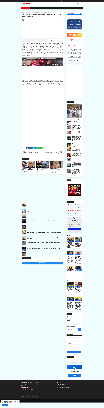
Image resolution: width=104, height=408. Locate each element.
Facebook (30, 148)
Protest (75, 1)
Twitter (35, 148)
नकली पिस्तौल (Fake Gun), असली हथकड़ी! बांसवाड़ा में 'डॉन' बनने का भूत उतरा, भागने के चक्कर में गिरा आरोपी (76, 138)
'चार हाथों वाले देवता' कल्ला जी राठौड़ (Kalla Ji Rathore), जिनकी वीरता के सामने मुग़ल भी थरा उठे (76, 149)
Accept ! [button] (4, 404)
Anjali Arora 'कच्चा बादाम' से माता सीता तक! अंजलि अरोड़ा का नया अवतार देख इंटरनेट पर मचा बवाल (76, 132)
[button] (81, 4)
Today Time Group (44, 401)
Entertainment (47, 1)
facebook (71, 204)
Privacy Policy (74, 400)
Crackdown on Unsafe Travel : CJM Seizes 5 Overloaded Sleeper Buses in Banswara (43, 254)
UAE (48, 3)
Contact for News (61, 384)
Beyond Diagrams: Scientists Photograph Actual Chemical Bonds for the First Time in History (78, 275)
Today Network (80, 400)
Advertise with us (61, 385)
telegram (79, 213)
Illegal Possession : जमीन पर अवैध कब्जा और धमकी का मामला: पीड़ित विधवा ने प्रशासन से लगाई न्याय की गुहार (56, 170)
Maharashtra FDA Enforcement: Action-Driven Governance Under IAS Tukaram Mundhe (70, 275)
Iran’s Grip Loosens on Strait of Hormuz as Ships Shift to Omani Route (42, 169)
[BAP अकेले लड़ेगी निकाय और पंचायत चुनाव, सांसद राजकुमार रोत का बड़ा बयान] (69, 155)
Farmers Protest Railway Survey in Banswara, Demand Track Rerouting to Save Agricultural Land (45, 243)
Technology (60, 1)
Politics (51, 1)
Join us (59, 389)
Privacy (32, 1)
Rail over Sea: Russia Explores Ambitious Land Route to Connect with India (41, 226)
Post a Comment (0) (42, 262)
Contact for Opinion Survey (63, 387)
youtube (71, 210)
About (25, 1)
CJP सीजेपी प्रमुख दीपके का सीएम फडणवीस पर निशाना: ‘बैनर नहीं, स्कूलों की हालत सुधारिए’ (76, 165)
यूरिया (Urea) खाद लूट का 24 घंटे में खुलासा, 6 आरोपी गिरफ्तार (76, 144)
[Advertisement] (43, 26)
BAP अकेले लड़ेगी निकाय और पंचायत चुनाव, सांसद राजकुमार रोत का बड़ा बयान (76, 154)
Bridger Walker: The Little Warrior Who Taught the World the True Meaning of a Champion (44, 232)
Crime (43, 1)
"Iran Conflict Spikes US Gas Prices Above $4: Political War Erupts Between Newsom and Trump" (78, 259)
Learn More (9, 402)
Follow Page (75, 375)
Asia (56, 3)
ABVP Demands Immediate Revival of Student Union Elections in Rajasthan (41, 205)
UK (45, 3)
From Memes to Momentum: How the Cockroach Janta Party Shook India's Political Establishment (43, 221)
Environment (65, 1)
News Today (30, 399)
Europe (52, 3)
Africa (59, 3)
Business (55, 1)
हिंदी (72, 38)
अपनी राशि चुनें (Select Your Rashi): (74, 40)
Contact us (69, 400)
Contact (28, 1)
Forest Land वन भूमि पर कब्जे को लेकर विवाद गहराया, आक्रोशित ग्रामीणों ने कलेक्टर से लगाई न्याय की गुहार (46, 8)
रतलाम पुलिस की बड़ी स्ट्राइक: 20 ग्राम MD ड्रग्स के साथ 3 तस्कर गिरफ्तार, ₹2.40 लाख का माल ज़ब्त (77, 160)
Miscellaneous (70, 3)
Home (22, 1)
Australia (64, 3)
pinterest (79, 210)
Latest (35, 3)
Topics (39, 3)
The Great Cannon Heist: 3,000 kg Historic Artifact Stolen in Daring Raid (41, 215)
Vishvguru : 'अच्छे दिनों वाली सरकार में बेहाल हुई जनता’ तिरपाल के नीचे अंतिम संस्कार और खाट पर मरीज (74, 120)
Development (70, 1)
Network (35, 1)
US (42, 3)
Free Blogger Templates (30, 401)
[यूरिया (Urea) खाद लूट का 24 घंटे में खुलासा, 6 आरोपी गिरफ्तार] (69, 145)
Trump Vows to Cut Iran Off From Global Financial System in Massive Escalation (28, 169)
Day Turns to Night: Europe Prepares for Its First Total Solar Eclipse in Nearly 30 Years (43, 248)
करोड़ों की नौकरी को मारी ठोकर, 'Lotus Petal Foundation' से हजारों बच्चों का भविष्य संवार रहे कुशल (76, 127)
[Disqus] (43, 278)
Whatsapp (41, 148)
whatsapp (71, 213)
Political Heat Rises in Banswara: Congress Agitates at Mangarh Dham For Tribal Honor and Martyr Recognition (44, 210)
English (76, 38)
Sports (39, 1)
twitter (79, 204)
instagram (71, 207)
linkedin (79, 207)
